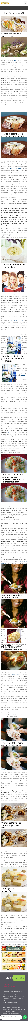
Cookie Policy (6, 984)
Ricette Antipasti (15, 103)
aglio (15, 60)
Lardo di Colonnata (15, 168)
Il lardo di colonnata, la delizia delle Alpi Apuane (13, 135)
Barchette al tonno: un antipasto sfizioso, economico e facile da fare (14, 647)
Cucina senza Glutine (19, 100)
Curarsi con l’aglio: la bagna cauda (11, 34)
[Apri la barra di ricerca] (22, 3)
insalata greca (9, 432)
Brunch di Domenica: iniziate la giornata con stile (12, 825)
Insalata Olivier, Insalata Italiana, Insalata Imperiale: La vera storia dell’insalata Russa (12, 478)
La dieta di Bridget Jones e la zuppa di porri (14, 265)
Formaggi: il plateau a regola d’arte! (11, 889)
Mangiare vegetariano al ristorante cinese (13, 596)
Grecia (23, 375)
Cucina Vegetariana (6, 103)
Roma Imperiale (16, 674)
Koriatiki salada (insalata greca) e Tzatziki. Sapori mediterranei (13, 358)
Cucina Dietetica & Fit (8, 100)
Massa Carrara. (21, 172)
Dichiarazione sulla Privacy (9, 986)
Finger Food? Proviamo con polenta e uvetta (12, 744)
